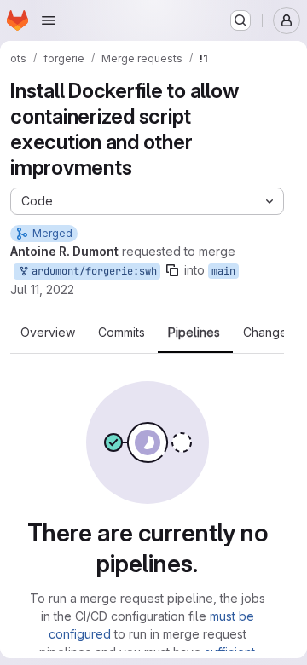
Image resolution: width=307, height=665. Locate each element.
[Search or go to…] (240, 20)
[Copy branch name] (172, 270)
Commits (121, 332)
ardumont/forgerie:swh (91, 271)
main (223, 271)
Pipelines (194, 332)
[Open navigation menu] (48, 20)
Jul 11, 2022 (42, 289)
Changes (268, 332)
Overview (47, 332)
